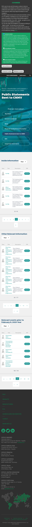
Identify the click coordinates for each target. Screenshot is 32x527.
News (6, 124)
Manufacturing (8, 404)
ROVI (4, 394)
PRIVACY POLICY (7, 518)
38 (24, 379)
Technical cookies (9, 34)
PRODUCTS (6, 399)
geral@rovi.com (9, 488)
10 (23, 305)
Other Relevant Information (14, 234)
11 (27, 305)
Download (27, 173)
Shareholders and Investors (12, 414)
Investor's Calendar (11, 119)
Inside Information (9, 161)
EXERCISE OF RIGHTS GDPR (22, 519)
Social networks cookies (10, 59)
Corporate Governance (12, 144)
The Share (8, 114)
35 (14, 379)
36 (17, 378)
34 (10, 379)
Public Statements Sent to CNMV (15, 134)
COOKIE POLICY (14, 519)
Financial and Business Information (15, 129)
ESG (6, 139)
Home (4, 89)
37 (21, 379)
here (16, 30)
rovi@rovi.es (20, 442)
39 (28, 379)
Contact (5, 419)
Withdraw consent (18, 71)
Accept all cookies (7, 71)
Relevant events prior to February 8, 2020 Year (12, 321)
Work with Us (7, 424)
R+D (4, 409)
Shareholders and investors (16, 89)
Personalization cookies (10, 48)
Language (22, 75)
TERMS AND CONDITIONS (17, 518)
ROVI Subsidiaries (12, 75)
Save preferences (6, 66)
